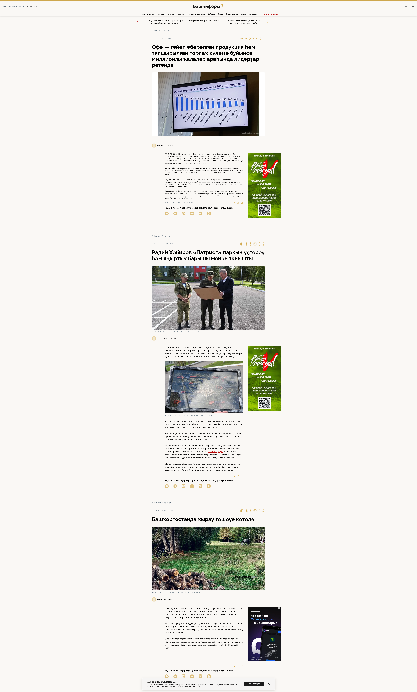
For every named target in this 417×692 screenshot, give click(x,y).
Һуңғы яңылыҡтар (271, 14)
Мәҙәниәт (181, 14)
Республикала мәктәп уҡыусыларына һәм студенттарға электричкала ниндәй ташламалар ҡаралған (244, 22)
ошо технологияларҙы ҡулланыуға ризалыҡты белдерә (178, 686)
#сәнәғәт (190, 202)
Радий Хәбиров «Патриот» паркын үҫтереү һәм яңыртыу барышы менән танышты (166, 22)
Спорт (220, 14)
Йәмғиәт (170, 14)
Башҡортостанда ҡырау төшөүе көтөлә (203, 21)
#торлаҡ (168, 202)
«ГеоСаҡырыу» (215, 451)
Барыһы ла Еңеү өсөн (196, 14)
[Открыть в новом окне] (167, 213)
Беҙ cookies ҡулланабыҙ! (161, 682)
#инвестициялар (179, 202)
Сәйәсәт (211, 14)
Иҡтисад (160, 14)
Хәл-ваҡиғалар (232, 14)
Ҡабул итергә (254, 684)
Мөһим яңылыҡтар (146, 14)
